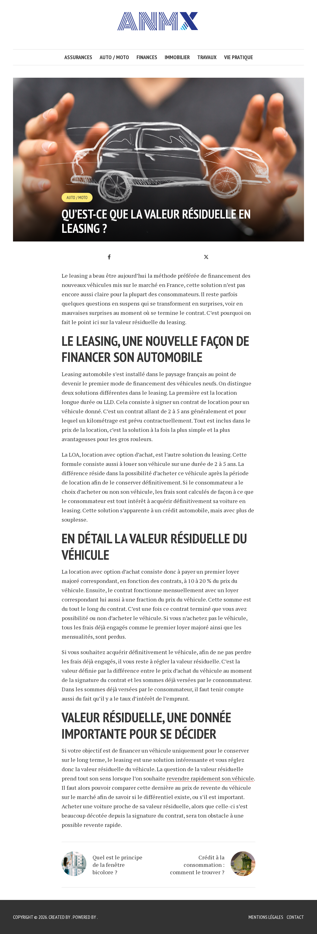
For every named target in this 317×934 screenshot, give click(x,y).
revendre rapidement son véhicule (210, 778)
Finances (147, 57)
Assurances (78, 57)
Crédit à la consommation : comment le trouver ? (197, 865)
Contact (295, 917)
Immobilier (177, 57)
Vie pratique (238, 57)
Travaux (207, 57)
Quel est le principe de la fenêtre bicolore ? (117, 865)
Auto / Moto (114, 57)
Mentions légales (266, 917)
